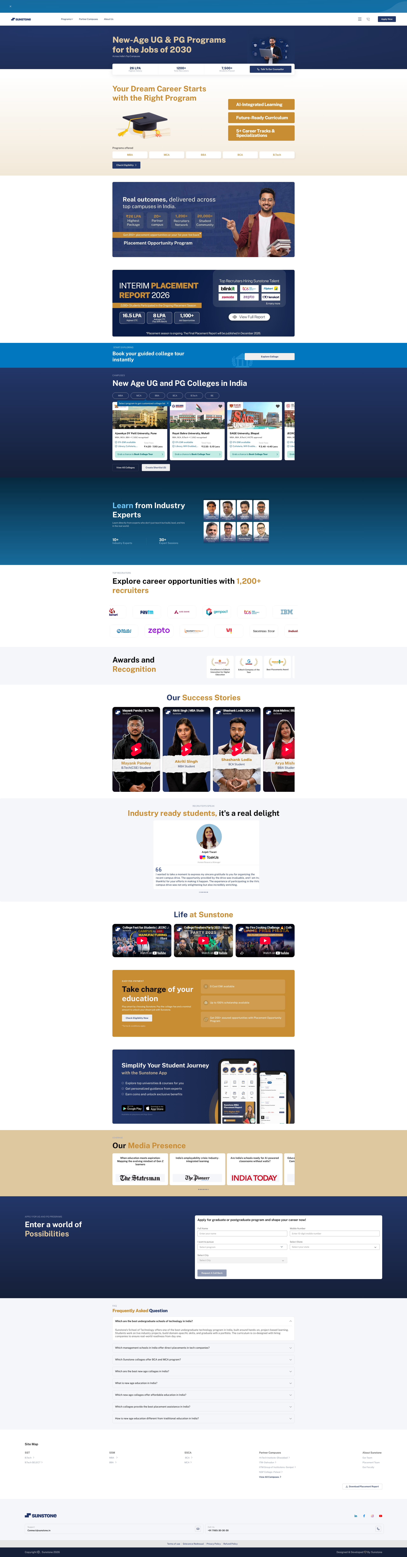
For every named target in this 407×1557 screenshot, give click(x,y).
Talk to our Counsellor (272, 69)
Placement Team (371, 1462)
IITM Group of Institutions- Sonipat (276, 1467)
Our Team (367, 1457)
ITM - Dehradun (266, 1462)
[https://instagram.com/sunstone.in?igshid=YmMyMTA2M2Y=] (372, 1516)
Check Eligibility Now (137, 1018)
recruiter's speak (204, 806)
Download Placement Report (364, 1486)
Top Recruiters (121, 573)
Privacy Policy (214, 1544)
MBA (130, 154)
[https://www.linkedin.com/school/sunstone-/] (355, 1516)
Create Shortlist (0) (156, 467)
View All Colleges (125, 467)
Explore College (269, 356)
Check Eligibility (125, 165)
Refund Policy (230, 1544)
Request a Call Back (212, 1273)
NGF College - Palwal (269, 1472)
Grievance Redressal (193, 1544)
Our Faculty (368, 1467)
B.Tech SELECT (32, 1462)
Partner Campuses (88, 19)
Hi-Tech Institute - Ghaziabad (273, 1457)
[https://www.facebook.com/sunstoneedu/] (364, 1516)
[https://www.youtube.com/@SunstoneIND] (380, 1516)
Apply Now (270, 6)
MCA (167, 154)
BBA (203, 154)
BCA (240, 154)
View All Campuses (269, 1477)
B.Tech (277, 154)
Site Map (31, 1444)
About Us (108, 19)
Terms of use (173, 1544)
